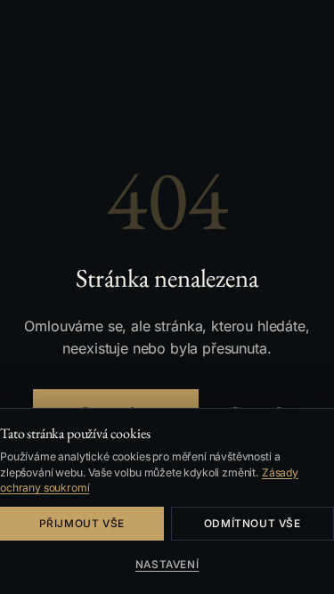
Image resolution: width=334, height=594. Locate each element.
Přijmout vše (82, 523)
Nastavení (167, 564)
